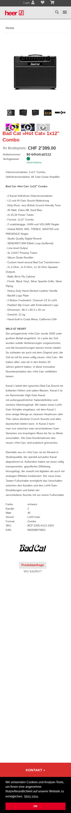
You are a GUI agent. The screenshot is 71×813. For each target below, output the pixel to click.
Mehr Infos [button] (31, 796)
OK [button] (35, 806)
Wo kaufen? (33, 571)
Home (10, 28)
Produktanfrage (32, 565)
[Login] (33, 2)
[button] (9, 112)
